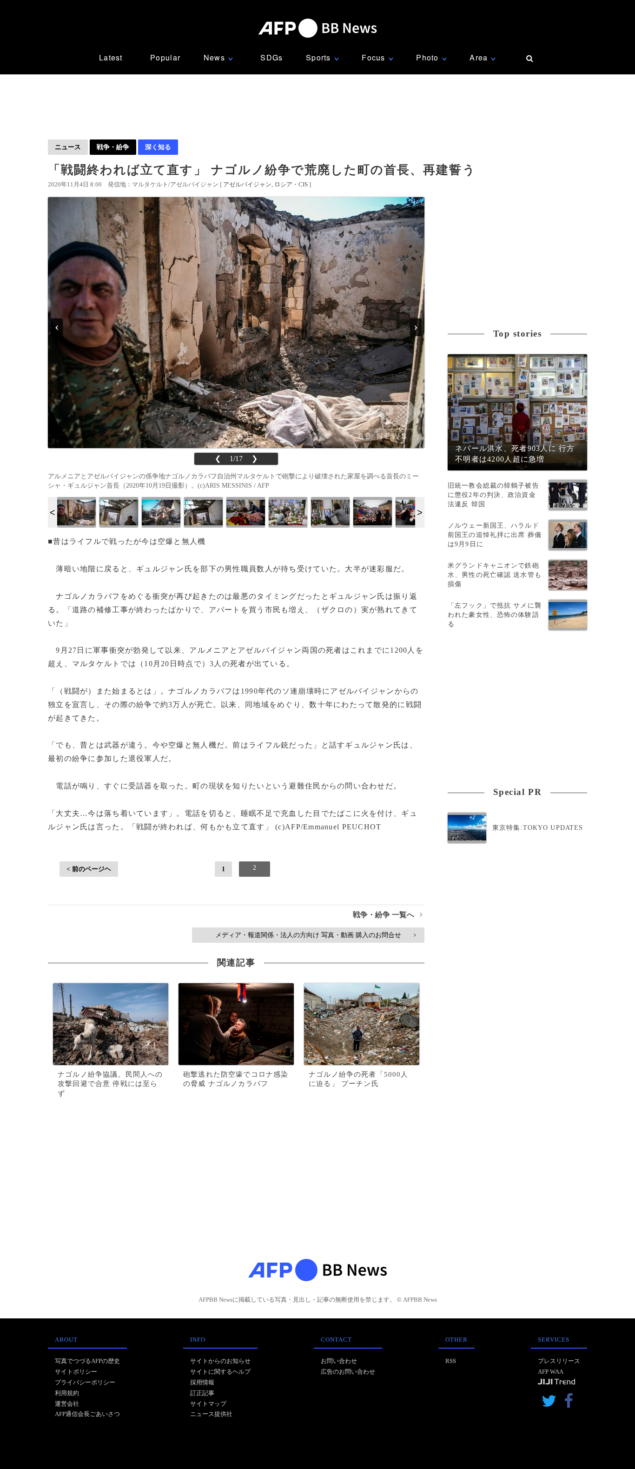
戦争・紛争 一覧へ (387, 915)
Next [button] (419, 512)
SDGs (271, 57)
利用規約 (67, 1393)
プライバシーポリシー (85, 1382)
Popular (165, 57)
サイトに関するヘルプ (220, 1371)
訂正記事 (202, 1393)
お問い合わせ (339, 1360)
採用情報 (202, 1382)
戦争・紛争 (113, 147)
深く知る (158, 147)
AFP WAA (550, 1371)
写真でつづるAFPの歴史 (87, 1360)
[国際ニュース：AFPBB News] (317, 28)
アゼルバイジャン (247, 184)
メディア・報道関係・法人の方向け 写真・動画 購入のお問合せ (315, 935)
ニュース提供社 (211, 1413)
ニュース (68, 147)
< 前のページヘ (88, 869)
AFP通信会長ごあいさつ (87, 1413)
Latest (111, 57)
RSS (450, 1360)
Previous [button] (52, 512)
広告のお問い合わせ (348, 1371)
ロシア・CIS (291, 184)
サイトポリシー (76, 1371)
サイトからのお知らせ (220, 1360)
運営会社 (67, 1403)
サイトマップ (208, 1403)
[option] (76, 512)
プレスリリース (559, 1360)
